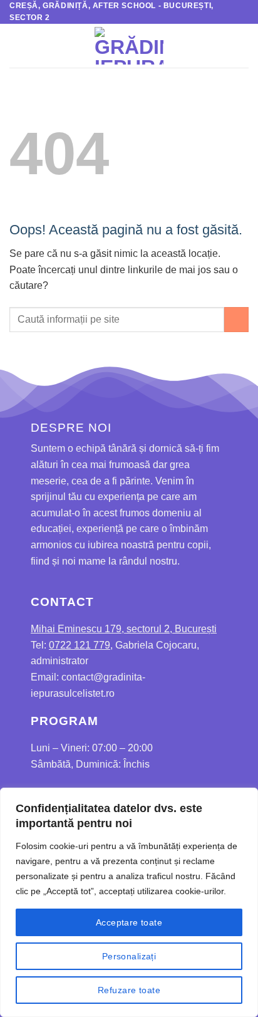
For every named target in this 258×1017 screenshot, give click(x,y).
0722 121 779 (79, 645)
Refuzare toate (129, 990)
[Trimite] (236, 319)
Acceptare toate (129, 922)
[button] (16, 46)
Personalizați (129, 956)
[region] (129, 902)
